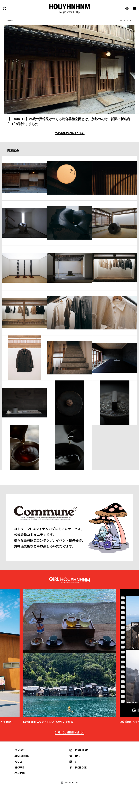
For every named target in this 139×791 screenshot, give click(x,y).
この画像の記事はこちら (70, 133)
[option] (69, 656)
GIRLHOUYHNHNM (70, 732)
